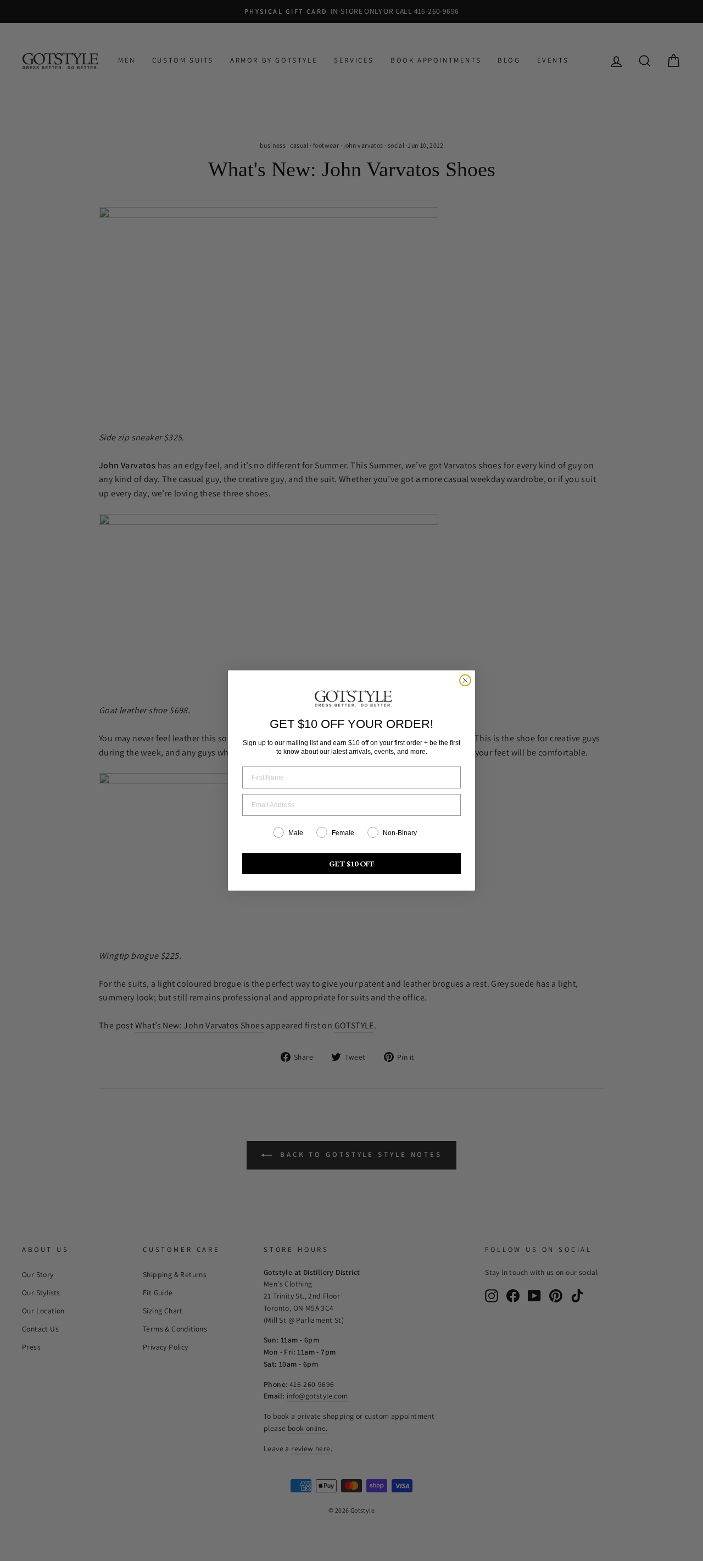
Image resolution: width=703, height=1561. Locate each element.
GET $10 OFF (352, 864)
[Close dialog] (465, 680)
